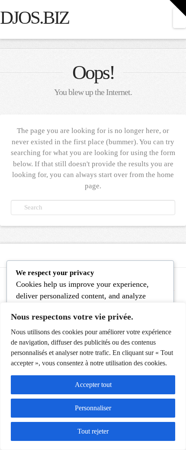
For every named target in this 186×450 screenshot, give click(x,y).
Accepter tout (93, 384)
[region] (93, 376)
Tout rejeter (93, 431)
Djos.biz (34, 18)
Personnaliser (93, 408)
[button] (179, 18)
